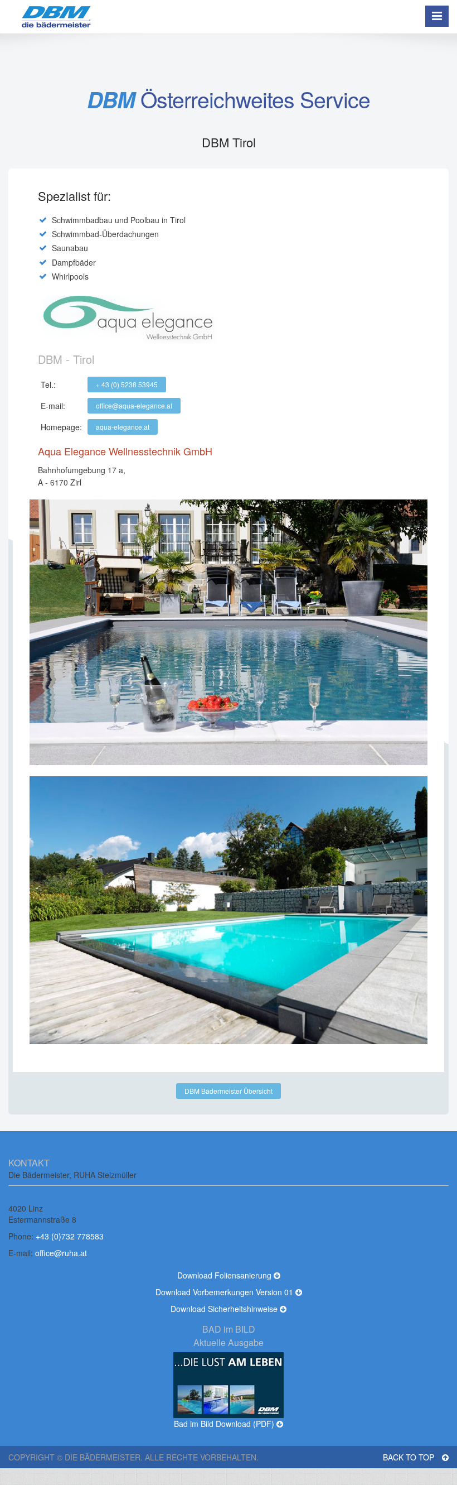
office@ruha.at (61, 1252)
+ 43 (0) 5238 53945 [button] (127, 384)
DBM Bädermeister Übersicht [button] (228, 1090)
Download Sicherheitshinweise (225, 1308)
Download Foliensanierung (225, 1275)
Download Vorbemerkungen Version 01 (225, 1291)
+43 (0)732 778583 (70, 1236)
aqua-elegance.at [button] (122, 426)
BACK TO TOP (409, 1457)
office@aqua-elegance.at (134, 405)
